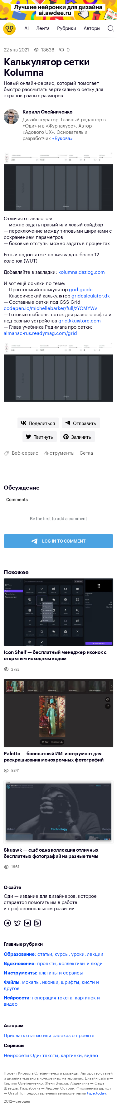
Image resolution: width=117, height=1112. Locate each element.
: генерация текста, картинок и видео (52, 1001)
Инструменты (59, 453)
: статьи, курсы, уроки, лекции (53, 954)
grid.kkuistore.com (79, 321)
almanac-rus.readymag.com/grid (40, 333)
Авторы (92, 28)
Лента (43, 28)
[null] (38, 423)
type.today (96, 1093)
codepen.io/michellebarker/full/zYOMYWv (50, 308)
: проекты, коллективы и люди (53, 963)
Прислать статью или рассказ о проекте (49, 1035)
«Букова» (62, 138)
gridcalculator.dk (90, 296)
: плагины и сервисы (43, 973)
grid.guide (81, 290)
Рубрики (66, 28)
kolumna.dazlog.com (81, 272)
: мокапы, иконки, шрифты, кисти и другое (51, 985)
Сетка (86, 453)
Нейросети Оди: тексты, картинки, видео (51, 1055)
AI (26, 28)
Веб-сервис (25, 453)
